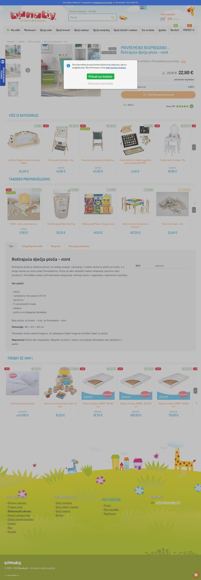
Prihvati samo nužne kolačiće (100, 83)
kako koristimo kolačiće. (116, 67)
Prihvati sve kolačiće (100, 76)
